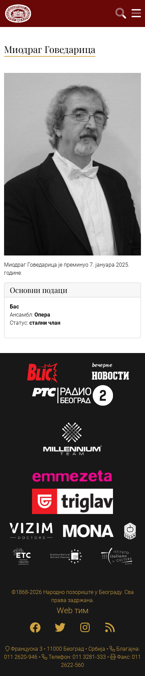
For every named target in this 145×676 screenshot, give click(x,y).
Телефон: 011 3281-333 (76, 657)
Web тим (73, 610)
